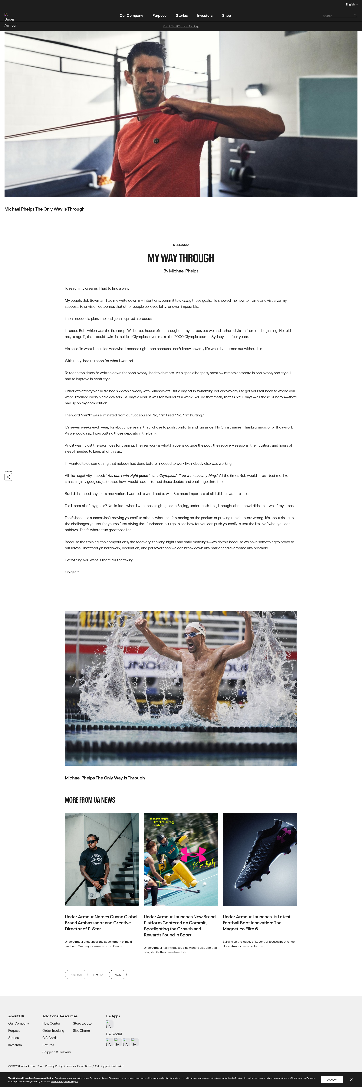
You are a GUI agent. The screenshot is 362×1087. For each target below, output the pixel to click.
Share (8, 471)
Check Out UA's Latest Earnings (181, 26)
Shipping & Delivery (56, 1052)
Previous (76, 974)
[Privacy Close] (351, 1080)
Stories (182, 15)
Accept (332, 1080)
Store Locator (83, 1023)
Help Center (51, 1023)
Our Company (131, 15)
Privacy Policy (54, 1066)
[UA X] (118, 1042)
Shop (226, 15)
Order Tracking (53, 1030)
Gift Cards (49, 1037)
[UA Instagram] (110, 1042)
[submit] (355, 15)
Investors (205, 15)
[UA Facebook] (135, 1042)
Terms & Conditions (78, 1066)
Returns (48, 1045)
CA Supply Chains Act (109, 1066)
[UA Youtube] (126, 1042)
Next (118, 974)
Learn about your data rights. (64, 1081)
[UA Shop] (110, 1024)
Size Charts (81, 1030)
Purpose (159, 15)
